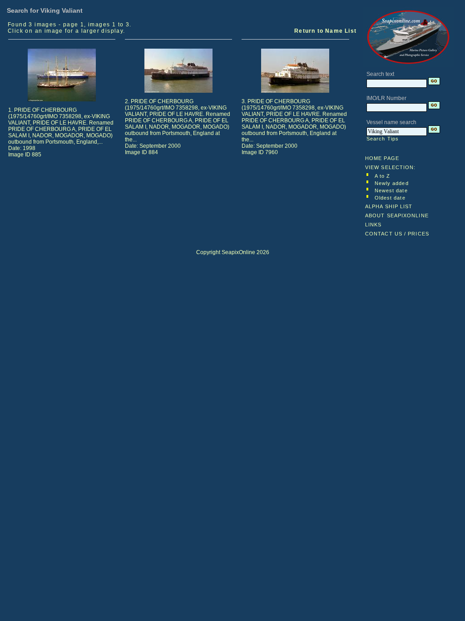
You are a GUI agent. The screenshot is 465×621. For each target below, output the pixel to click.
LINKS (373, 224)
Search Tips (382, 138)
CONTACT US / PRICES (397, 233)
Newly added (392, 183)
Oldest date (390, 197)
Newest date (391, 190)
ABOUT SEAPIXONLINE (397, 215)
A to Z (383, 176)
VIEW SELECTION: (390, 167)
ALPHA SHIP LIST (389, 206)
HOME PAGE (382, 158)
